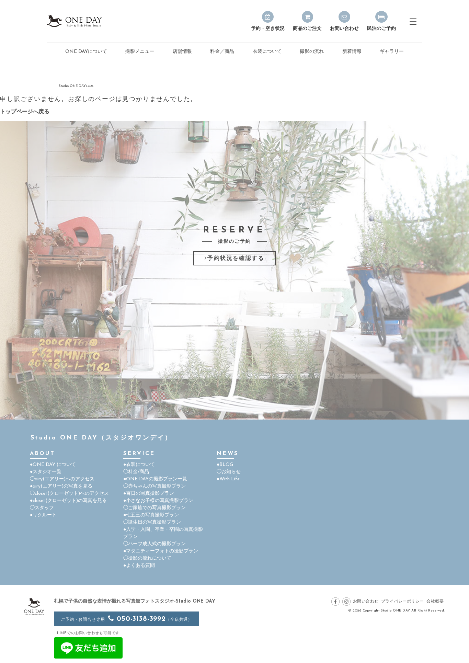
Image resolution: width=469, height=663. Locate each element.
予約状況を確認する (235, 258)
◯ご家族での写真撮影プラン (154, 508)
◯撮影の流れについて (147, 558)
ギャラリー (392, 51)
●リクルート (43, 515)
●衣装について (139, 464)
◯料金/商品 (136, 472)
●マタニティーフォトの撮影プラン (160, 551)
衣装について (267, 51)
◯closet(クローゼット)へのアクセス (69, 493)
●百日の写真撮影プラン (148, 493)
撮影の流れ (312, 51)
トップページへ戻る (24, 112)
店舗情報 (182, 51)
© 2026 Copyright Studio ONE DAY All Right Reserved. (396, 611)
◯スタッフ (42, 508)
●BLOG (225, 464)
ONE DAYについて (86, 51)
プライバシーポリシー (402, 601)
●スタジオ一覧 (45, 472)
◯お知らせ (229, 472)
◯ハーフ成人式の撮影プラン (154, 544)
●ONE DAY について (53, 464)
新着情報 (352, 51)
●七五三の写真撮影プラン (151, 515)
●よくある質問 (139, 565)
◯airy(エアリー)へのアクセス (62, 479)
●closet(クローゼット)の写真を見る (68, 500)
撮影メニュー (139, 51)
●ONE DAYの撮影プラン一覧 (155, 479)
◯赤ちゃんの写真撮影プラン (154, 486)
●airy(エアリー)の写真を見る (61, 486)
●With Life (228, 479)
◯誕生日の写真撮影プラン (152, 522)
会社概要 (435, 601)
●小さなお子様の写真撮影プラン (158, 500)
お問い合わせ (366, 601)
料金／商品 (222, 51)
